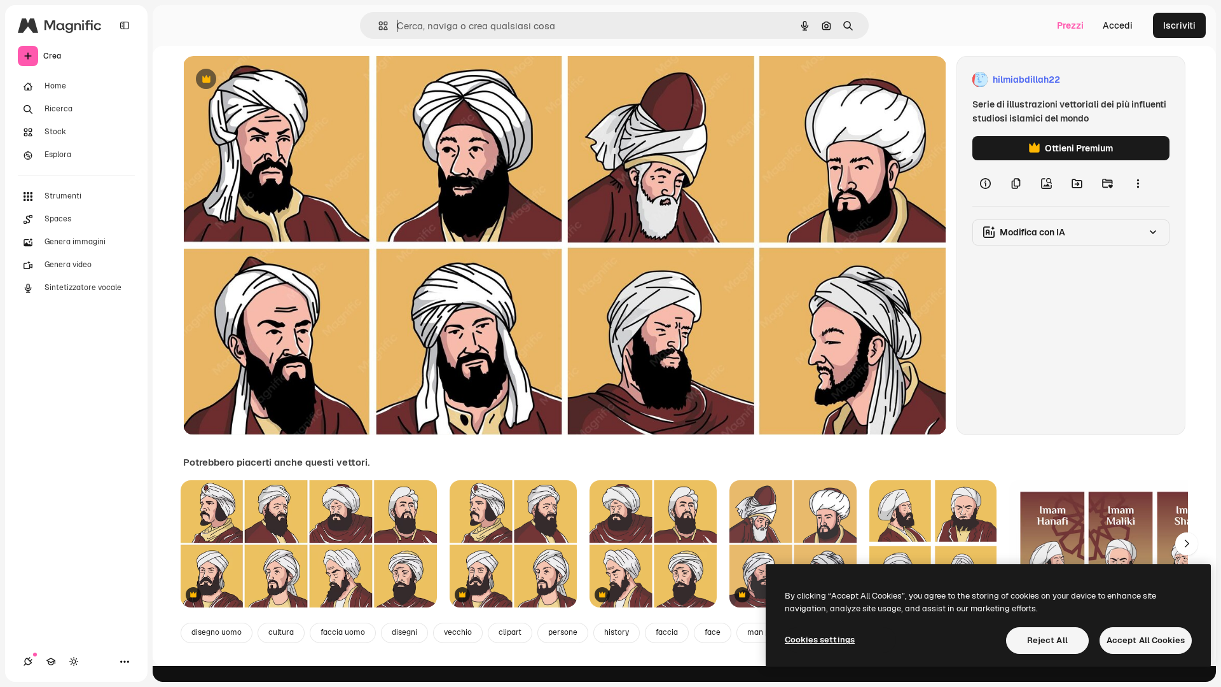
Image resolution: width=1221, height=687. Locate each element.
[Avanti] (1186, 543)
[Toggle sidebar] (124, 25)
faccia (667, 632)
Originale (267, 80)
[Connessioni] (28, 661)
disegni (404, 632)
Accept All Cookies (1146, 640)
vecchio (458, 632)
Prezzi (1070, 25)
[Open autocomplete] (378, 26)
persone (562, 632)
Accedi (1118, 25)
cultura (281, 632)
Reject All (1047, 640)
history (616, 632)
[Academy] (51, 661)
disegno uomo (216, 632)
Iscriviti (1179, 25)
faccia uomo (343, 632)
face (713, 632)
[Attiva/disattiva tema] (74, 661)
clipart (510, 632)
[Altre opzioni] (1137, 183)
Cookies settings (820, 639)
